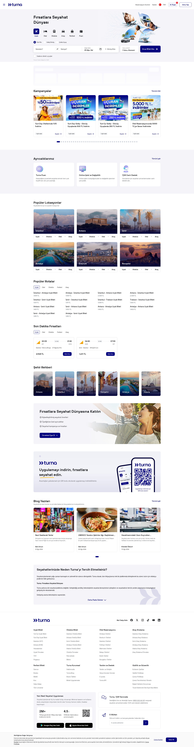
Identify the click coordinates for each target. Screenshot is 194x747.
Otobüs (49, 237)
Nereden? (39, 49)
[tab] (38, 42)
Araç (70, 237)
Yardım (154, 5)
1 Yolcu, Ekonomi (128, 50)
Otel (60, 237)
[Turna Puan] (54, 174)
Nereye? (64, 49)
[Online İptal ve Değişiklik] (97, 174)
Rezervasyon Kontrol (142, 5)
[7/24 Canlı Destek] (140, 174)
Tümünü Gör (156, 91)
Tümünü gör (156, 159)
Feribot (59, 287)
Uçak (37, 237)
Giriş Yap (185, 5)
